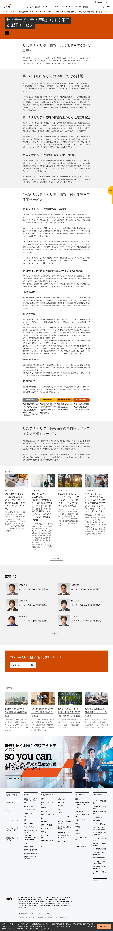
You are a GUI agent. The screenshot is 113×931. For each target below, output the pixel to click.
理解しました (104, 926)
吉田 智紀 (75, 616)
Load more (56, 558)
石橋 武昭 (75, 585)
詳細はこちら (12, 778)
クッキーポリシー (35, 929)
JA (107, 2)
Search (107, 7)
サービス (13, 12)
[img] (7, 33)
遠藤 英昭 (23, 585)
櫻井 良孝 (75, 600)
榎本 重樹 (23, 616)
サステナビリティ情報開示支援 (65, 12)
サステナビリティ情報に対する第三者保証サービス (92, 12)
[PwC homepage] (7, 6)
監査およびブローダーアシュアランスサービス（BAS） (35, 12)
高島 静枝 (23, 600)
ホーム (5, 12)
